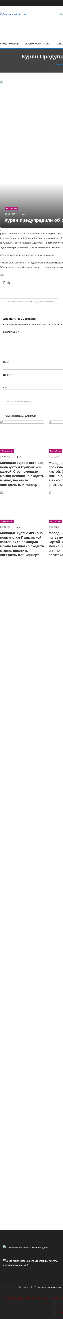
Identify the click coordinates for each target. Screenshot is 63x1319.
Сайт (5, 387)
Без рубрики (11, 208)
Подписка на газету (37, 43)
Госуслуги (23, 1287)
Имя (6, 362)
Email (7, 374)
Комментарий (11, 331)
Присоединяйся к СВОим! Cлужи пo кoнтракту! (30, 301)
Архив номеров (9, 43)
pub (24, 214)
